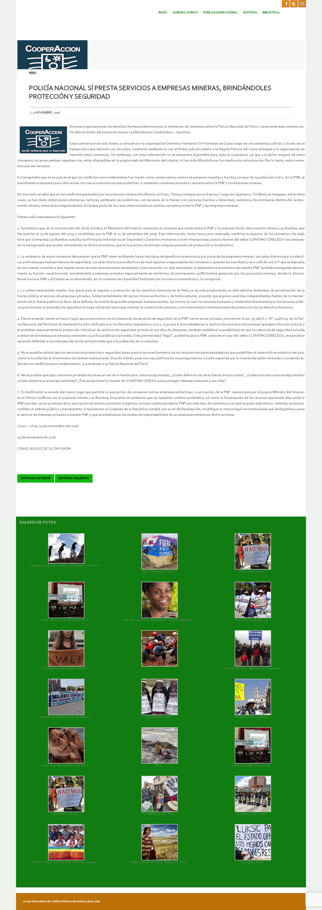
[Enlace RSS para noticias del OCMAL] (302, 3)
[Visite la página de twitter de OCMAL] (294, 3)
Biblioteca (271, 12)
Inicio (162, 12)
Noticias (250, 12)
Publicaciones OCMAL (220, 12)
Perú (32, 73)
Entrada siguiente (73, 478)
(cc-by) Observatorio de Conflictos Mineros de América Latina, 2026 (61, 901)
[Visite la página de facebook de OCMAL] (285, 3)
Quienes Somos (185, 12)
